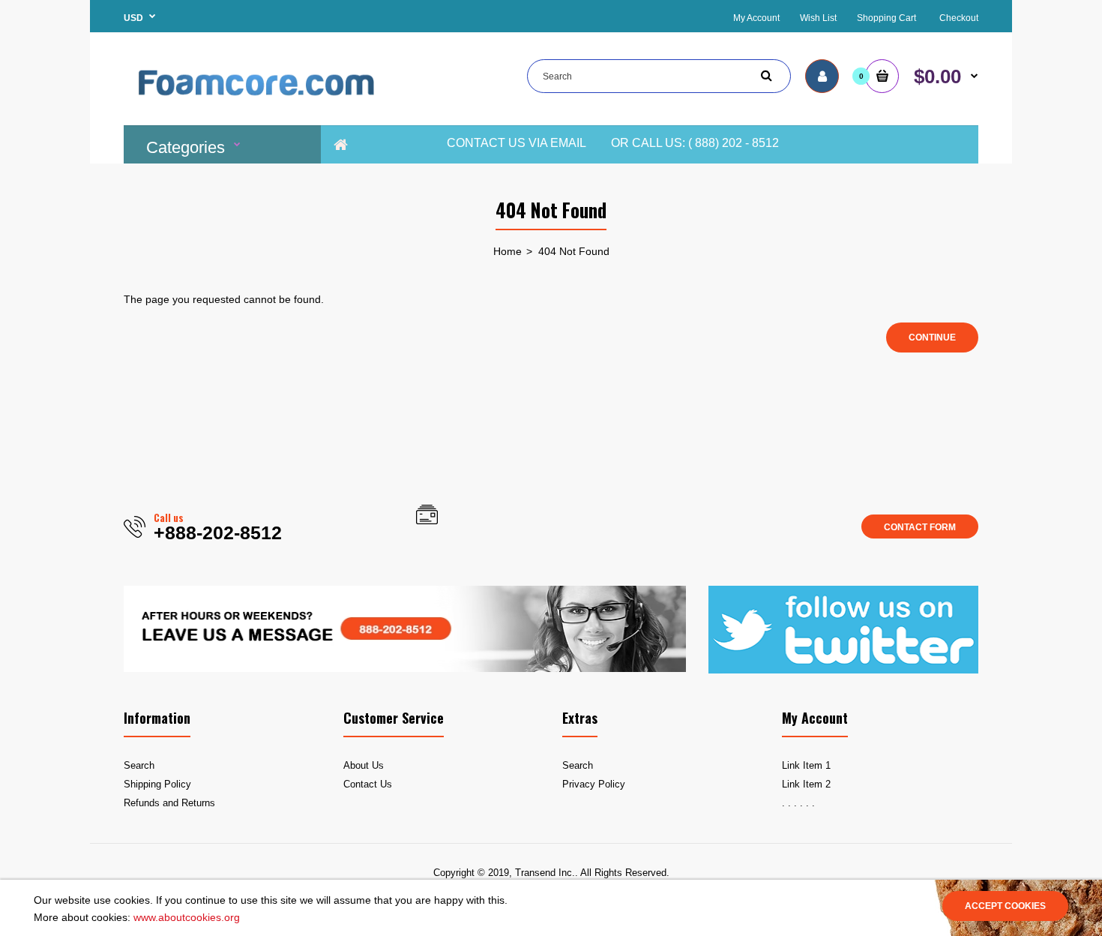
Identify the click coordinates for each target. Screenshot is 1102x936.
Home (507, 251)
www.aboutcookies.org (186, 917)
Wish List (818, 18)
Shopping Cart (886, 18)
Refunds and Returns (169, 802)
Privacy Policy (593, 784)
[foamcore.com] (259, 105)
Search (139, 765)
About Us (363, 765)
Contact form (920, 527)
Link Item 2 (806, 784)
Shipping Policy (157, 784)
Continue (932, 337)
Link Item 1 (806, 765)
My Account (756, 18)
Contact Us (367, 784)
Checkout (958, 18)
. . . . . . (798, 802)
